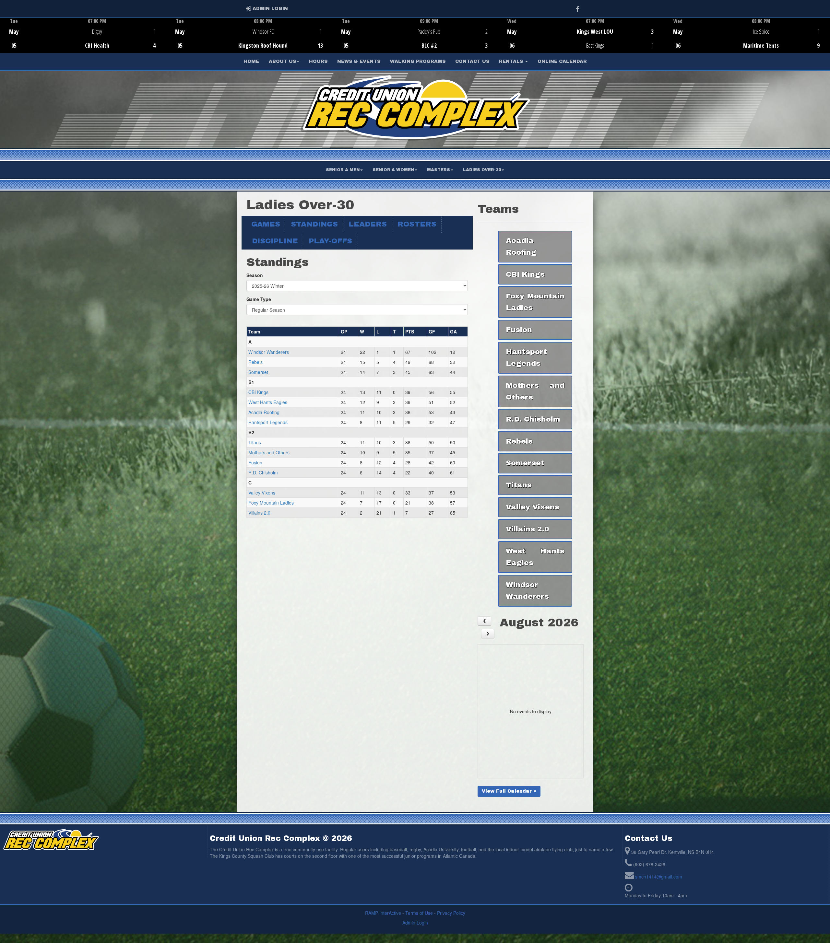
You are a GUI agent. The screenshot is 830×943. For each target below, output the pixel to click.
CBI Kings (258, 392)
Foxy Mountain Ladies (271, 502)
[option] (83, 35)
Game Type (258, 299)
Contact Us (472, 61)
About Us (282, 61)
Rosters (416, 224)
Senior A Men (343, 170)
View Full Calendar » (509, 791)
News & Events (358, 61)
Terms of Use (419, 913)
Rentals (512, 61)
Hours (318, 61)
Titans (254, 442)
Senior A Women (393, 170)
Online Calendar (562, 61)
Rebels (255, 362)
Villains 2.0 (259, 512)
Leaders (368, 224)
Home (251, 61)
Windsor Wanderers (268, 352)
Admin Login (415, 922)
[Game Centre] (83, 40)
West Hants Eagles (267, 402)
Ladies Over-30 (482, 170)
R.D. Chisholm (263, 472)
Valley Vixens (261, 492)
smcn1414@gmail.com (658, 876)
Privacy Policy (451, 913)
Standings (314, 224)
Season (254, 275)
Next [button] (826, 34)
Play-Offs (330, 241)
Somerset (258, 372)
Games (265, 224)
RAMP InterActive (383, 913)
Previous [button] (3, 36)
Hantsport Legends (268, 422)
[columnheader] (293, 331)
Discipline (275, 241)
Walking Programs (417, 61)
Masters (438, 170)
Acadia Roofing (263, 412)
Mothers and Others (269, 452)
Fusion (255, 462)
